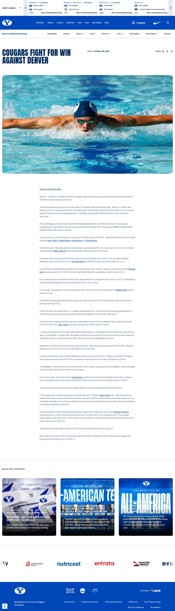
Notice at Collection (136, 607)
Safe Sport (134, 33)
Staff (92, 33)
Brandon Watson (121, 412)
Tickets (59, 23)
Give (87, 23)
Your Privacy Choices (152, 602)
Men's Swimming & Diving (18, 513)
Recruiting (96, 23)
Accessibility (155, 607)
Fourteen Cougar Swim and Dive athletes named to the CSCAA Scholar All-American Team (86, 510)
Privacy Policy (69, 602)
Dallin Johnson (59, 251)
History (105, 33)
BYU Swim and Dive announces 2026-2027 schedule (28, 518)
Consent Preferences (89, 602)
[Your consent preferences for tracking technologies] (4, 606)
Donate (167, 33)
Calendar (40, 23)
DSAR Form (133, 602)
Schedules (52, 33)
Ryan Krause (91, 240)
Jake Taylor (52, 240)
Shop (107, 23)
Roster (66, 33)
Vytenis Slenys (64, 240)
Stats (78, 33)
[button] (26, 8)
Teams (50, 23)
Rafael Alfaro (121, 290)
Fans (80, 23)
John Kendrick (77, 261)
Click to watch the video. (50, 189)
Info (119, 33)
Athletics (70, 23)
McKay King (77, 240)
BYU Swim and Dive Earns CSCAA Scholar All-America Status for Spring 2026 (145, 508)
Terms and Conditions (113, 602)
